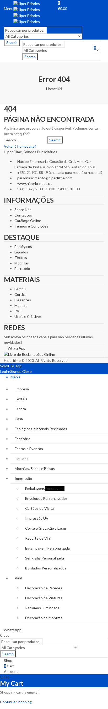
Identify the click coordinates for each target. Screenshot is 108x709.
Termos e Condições (31, 226)
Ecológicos (23, 246)
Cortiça (20, 294)
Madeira (21, 305)
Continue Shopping (16, 702)
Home (51, 88)
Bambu (20, 289)
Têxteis (20, 257)
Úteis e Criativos (28, 316)
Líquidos (21, 252)
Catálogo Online (27, 220)
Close (27, 371)
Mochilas (21, 263)
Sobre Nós (22, 209)
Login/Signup (10, 371)
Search (30, 56)
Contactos (23, 215)
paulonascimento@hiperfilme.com (44, 178)
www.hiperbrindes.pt (34, 183)
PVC (18, 311)
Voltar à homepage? (20, 146)
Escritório (22, 268)
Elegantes (22, 300)
